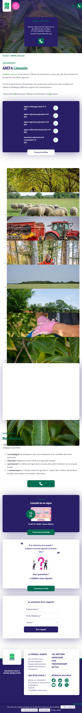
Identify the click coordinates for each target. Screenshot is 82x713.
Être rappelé (41, 629)
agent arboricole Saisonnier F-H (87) (37, 130)
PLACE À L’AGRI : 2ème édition (41, 524)
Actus (55, 667)
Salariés (31, 688)
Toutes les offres (41, 152)
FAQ (54, 660)
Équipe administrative (37, 664)
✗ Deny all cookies (29, 710)
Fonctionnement (35, 661)
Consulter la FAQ (41, 588)
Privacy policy (56, 710)
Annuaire (57, 657)
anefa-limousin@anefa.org (41, 33)
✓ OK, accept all (68, 707)
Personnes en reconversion (39, 682)
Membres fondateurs (36, 666)
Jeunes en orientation (37, 680)
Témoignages (59, 663)
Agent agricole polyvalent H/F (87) (36, 115)
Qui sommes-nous (35, 659)
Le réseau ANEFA (37, 654)
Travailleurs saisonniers (37, 690)
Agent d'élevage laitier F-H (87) (35, 107)
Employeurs (33, 685)
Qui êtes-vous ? (37, 675)
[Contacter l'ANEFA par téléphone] (79, 6)
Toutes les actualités (41, 532)
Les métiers (58, 654)
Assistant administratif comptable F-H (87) (34, 140)
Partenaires (33, 669)
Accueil (6, 56)
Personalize (44, 710)
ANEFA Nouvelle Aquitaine (56, 444)
